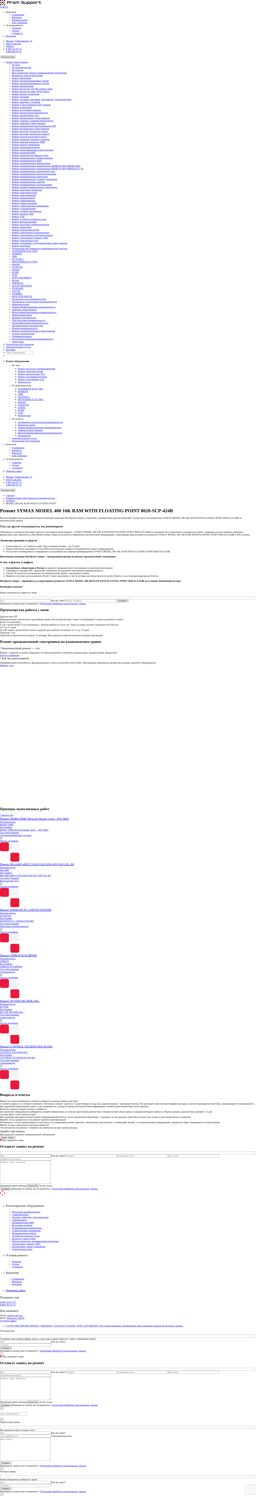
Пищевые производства (24, 317)
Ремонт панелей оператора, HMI (28, 142)
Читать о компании (9, 655)
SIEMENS (17, 254)
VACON (16, 291)
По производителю (21, 67)
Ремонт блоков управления (25, 94)
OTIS (14, 275)
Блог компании (19, 22)
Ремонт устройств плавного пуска (29, 219)
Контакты (11, 36)
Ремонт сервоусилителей (24, 203)
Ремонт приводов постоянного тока (30, 155)
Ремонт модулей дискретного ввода (30, 131)
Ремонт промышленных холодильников (32, 184)
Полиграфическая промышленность (30, 323)
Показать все (24, 382)
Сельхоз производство (23, 333)
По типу (16, 65)
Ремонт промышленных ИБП (27, 160)
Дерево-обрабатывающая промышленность (34, 307)
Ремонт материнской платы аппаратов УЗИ (34, 126)
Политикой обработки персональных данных (63, 603)
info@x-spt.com (13, 43)
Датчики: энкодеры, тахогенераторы (30, 1217)
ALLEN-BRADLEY (22, 286)
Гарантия (16, 28)
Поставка (10, 349)
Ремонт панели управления (26, 144)
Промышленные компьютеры (27, 1228)
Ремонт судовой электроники (27, 211)
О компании (18, 14)
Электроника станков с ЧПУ (26, 1244)
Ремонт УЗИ (18, 216)
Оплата (15, 30)
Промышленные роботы (24, 1233)
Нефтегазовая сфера (22, 315)
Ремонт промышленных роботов (28, 182)
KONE (15, 272)
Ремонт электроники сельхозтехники (30, 232)
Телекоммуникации (22, 336)
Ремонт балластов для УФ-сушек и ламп (32, 89)
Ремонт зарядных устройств (26, 102)
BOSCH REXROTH (22, 296)
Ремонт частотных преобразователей (30, 224)
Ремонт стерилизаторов (24, 208)
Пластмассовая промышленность (28, 320)
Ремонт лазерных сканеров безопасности (32, 120)
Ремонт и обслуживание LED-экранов (31, 105)
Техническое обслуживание (20, 344)
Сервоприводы (19, 1220)
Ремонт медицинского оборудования (30, 128)
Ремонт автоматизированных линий (30, 81)
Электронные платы (22, 1249)
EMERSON (17, 283)
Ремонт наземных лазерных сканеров (31, 139)
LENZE (16, 270)
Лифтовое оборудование (24, 309)
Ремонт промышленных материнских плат (33, 171)
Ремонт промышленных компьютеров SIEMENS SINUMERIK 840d (46, 166)
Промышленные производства (27, 325)
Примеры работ (20, 20)
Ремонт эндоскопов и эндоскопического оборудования (39, 243)
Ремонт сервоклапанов (23, 198)
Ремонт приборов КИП (23, 152)
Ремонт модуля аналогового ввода (29, 136)
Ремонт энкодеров (21, 246)
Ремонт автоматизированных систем (30, 83)
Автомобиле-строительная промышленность (34, 302)
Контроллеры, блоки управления (28, 1246)
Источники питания (22, 1225)
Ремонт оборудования (17, 62)
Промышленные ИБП (23, 1222)
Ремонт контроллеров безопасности (30, 113)
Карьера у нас (7, 665)
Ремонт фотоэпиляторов (24, 222)
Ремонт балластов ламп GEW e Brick (30, 91)
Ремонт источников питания (26, 110)
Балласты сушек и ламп (24, 1238)
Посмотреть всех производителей (29, 299)
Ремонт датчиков (20, 97)
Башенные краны (20, 304)
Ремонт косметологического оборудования (33, 331)
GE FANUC (18, 259)
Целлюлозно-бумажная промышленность (32, 339)
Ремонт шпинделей (21, 227)
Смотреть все (6, 815)
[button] (128, 797)
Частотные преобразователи (26, 1212)
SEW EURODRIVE (22, 278)
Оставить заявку (8, 1321)
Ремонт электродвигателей (25, 230)
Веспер (15, 280)
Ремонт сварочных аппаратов (27, 190)
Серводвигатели (20, 1214)
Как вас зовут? (58, 600)
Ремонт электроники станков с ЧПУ (30, 238)
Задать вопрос (7, 1137)
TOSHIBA (17, 294)
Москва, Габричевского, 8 (19, 41)
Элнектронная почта (61, 1436)
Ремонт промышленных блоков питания (32, 158)
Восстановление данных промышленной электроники (39, 73)
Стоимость (17, 33)
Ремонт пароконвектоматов (26, 147)
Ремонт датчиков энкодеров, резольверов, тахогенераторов (41, 99)
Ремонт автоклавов (21, 78)
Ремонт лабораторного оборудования (30, 118)
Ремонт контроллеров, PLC (25, 115)
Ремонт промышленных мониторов (30, 176)
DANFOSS (17, 267)
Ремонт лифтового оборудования (28, 123)
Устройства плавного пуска (26, 1236)
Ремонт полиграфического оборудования (32, 150)
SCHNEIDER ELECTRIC (25, 251)
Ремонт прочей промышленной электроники (34, 187)
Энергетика (18, 341)
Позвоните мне (8, 57)
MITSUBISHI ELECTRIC (25, 262)
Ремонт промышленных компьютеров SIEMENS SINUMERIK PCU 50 (47, 168)
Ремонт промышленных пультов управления (34, 179)
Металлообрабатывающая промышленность (34, 312)
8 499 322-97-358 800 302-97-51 (14, 50)
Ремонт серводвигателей (24, 192)
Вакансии (17, 17)
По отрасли (17, 70)
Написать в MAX (15, 1318)
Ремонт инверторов (22, 107)
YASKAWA (18, 288)
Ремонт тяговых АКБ (22, 214)
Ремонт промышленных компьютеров (31, 163)
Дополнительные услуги (18, 347)
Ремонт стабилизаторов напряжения (30, 206)
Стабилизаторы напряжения (26, 1230)
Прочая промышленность (25, 328)
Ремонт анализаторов (22, 86)
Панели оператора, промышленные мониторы (35, 1241)
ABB (14, 256)
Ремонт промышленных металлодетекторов (34, 174)
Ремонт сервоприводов (23, 200)
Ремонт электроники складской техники (32, 235)
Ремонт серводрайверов (24, 195)
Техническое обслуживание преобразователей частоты (39, 248)
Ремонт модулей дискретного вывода (31, 134)
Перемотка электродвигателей (27, 75)
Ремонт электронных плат (25, 240)
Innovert (16, 264)
